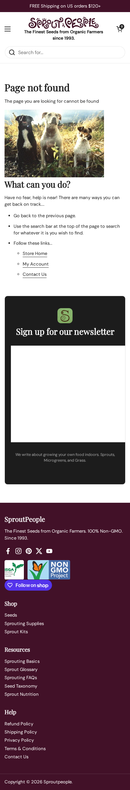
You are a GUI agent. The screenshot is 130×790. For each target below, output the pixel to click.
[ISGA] (14, 570)
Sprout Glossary (21, 669)
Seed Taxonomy (21, 686)
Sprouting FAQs (21, 678)
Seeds (11, 615)
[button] (119, 29)
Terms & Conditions (25, 749)
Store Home (35, 253)
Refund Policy (19, 724)
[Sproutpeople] (63, 23)
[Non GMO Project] (49, 570)
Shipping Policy (21, 732)
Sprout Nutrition (22, 694)
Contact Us (35, 274)
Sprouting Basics (22, 661)
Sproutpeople (58, 782)
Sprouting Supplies (24, 624)
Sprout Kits (16, 632)
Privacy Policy (19, 740)
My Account (36, 264)
